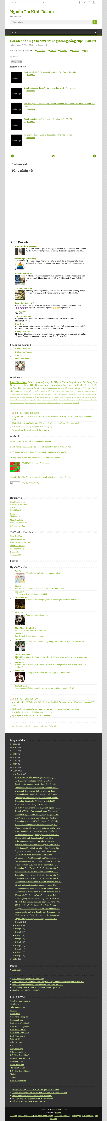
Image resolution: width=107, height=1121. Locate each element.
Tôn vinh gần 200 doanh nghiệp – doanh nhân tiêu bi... (36, 798)
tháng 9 (18, 929)
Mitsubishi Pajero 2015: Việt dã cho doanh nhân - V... (36, 865)
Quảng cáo (47, 382)
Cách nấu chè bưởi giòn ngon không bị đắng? (43, 573)
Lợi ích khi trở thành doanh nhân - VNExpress (33, 855)
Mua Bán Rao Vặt (17, 546)
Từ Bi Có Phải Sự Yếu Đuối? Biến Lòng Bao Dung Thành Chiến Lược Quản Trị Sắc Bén (48, 982)
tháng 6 (18, 939)
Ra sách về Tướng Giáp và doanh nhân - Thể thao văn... (38, 811)
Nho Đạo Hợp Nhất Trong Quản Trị (26, 990)
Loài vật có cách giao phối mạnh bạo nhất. (31, 594)
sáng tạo (18, 391)
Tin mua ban (20, 311)
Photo (55, 394)
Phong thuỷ (48, 394)
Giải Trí (13, 507)
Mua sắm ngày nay (18, 539)
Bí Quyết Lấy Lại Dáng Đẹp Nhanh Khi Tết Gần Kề (32, 1098)
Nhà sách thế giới (17, 549)
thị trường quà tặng (87, 400)
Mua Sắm (19, 355)
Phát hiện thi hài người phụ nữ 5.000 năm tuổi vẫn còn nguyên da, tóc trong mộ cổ (45, 423)
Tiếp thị (57, 382)
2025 (15, 744)
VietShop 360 (15, 555)
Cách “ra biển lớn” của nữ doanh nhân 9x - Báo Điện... (37, 818)
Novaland (35, 394)
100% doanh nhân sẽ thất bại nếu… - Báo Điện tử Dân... (37, 848)
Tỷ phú (17, 397)
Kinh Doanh (48, 388)
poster (44, 400)
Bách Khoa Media (17, 1036)
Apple (15, 388)
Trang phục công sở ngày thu (37, 615)
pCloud (39, 400)
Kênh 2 (70, 388)
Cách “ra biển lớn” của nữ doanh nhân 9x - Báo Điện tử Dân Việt (50, 72)
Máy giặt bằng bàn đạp (31, 483)
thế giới (78, 400)
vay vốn (33, 403)
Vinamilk (22, 397)
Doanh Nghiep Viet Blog (25, 259)
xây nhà (81, 388)
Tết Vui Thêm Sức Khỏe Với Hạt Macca (28, 1101)
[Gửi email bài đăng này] (12, 61)
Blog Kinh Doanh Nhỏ (24, 303)
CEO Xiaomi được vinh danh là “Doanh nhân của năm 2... (38, 882)
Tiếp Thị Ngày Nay (23, 316)
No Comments (40, 45)
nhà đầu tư (24, 400)
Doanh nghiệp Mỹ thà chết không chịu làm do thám (30, 441)
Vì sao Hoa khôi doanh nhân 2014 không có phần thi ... (37, 831)
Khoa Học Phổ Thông (17, 394)
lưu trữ (12, 400)
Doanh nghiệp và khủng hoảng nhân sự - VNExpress (36, 794)
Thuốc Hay (19, 670)
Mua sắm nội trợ (17, 520)
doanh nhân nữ (71, 397)
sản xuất (78, 382)
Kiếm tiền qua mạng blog (20, 542)
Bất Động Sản (90, 382)
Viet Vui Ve (20, 592)
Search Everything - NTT (22, 385)
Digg (86, 51)
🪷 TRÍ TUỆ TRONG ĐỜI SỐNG (25, 413)
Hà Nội (91, 391)
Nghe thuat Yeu (21, 597)
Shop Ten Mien (16, 536)
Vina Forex (14, 1004)
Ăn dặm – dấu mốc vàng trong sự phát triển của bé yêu (34, 726)
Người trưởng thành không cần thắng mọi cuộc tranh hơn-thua (37, 985)
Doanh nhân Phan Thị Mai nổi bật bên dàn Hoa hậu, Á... (37, 868)
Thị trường (67, 382)
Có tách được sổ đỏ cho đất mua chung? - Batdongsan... (38, 915)
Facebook (41, 51)
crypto (49, 397)
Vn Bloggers (76, 1116)
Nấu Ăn (18, 571)
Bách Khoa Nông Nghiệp (20, 1023)
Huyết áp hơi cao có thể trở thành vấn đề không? (32, 1096)
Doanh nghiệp (35, 382)
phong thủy (31, 388)
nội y (30, 400)
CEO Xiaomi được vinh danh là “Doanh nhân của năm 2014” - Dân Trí (38, 452)
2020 (15, 751)
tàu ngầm (28, 403)
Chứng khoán (60, 391)
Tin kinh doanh (16, 516)
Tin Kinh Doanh (22, 686)
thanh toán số (63, 400)
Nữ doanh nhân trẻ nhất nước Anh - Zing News (34, 781)
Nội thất (41, 394)
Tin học (18, 586)
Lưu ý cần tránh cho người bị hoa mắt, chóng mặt (32, 427)
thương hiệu (27, 391)
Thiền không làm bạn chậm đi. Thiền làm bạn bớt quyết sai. (36, 987)
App (54, 391)
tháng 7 (18, 935)
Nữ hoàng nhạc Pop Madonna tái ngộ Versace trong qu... (38, 858)
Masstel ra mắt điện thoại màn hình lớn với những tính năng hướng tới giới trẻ (44, 688)
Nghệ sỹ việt (15, 1039)
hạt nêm (94, 397)
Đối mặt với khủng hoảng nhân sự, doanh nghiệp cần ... (37, 808)
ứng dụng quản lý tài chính (70, 403)
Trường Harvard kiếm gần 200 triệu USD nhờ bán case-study (35, 458)
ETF (75, 391)
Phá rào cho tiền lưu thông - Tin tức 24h (31, 804)
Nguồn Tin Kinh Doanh (32, 11)
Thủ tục (84, 394)
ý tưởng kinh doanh (48, 403)
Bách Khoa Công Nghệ (19, 1026)
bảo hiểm (22, 388)
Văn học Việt (15, 1045)
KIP (95, 391)
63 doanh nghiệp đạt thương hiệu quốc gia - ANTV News (37, 828)
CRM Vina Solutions (18, 1052)
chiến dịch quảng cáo (40, 397)
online (34, 400)
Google (87, 388)
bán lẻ (76, 385)
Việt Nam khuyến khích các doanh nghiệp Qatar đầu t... (37, 845)
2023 (15, 747)
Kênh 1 (47, 385)
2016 (15, 764)
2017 (15, 761)
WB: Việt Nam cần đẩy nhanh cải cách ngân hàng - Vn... (37, 902)
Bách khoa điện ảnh (18, 1081)
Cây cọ (67, 391)
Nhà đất (39, 385)
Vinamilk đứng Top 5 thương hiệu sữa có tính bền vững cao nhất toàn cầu (40, 477)
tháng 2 (18, 952)
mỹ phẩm (18, 400)
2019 (15, 754)
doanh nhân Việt (60, 397)
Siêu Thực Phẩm (22, 359)
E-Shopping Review (23, 352)
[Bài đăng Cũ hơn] (94, 156)
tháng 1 (18, 956)
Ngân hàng (56, 385)
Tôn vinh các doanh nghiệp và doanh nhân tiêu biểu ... (36, 788)
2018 (15, 757)
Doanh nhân (18, 56)
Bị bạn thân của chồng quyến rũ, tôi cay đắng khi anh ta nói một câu (51, 600)
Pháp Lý (60, 394)
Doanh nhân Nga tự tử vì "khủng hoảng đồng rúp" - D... (37, 815)
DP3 (71, 391)
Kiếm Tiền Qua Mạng (62, 1116)
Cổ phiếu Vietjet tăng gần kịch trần (35, 463)
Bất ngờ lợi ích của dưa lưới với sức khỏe (30, 630)
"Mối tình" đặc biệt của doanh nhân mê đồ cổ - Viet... (36, 905)
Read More (30, 75)
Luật (75, 388)
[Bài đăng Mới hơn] (12, 156)
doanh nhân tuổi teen (84, 397)
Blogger (58, 1113)
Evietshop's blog (16, 1061)
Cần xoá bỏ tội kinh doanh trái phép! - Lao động (34, 838)
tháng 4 (18, 946)
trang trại (56, 388)
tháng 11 (18, 922)
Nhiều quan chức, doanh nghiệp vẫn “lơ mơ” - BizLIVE (37, 841)
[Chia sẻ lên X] (18, 61)
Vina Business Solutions (20, 1001)
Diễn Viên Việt (16, 1042)
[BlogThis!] (15, 61)
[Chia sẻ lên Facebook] (20, 61)
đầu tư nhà (88, 385)
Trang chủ (16, 970)
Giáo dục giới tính (17, 526)
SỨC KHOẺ (77, 394)
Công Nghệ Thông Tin (19, 1017)
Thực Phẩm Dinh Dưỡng (25, 628)
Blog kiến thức (16, 510)
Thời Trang (20, 613)
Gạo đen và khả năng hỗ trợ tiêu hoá (29, 636)
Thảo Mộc (13, 1116)
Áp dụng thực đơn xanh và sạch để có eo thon (31, 430)
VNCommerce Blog (23, 288)
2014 (15, 771)
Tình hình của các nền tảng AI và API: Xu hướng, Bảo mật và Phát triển (41, 589)
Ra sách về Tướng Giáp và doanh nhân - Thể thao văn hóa (48, 135)
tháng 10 (18, 925)
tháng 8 (18, 932)
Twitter (53, 51)
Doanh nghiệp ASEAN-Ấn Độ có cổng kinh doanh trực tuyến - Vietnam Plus (40, 447)
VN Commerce (87, 1116)
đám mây (58, 403)
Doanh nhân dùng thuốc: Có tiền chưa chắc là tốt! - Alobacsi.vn (49, 88)
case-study (29, 397)
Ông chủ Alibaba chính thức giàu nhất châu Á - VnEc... (37, 851)
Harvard (86, 391)
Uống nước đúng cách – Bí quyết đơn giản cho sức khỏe (35, 1090)
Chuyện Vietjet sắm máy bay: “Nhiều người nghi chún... (37, 909)
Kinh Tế (64, 388)
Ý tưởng (49, 391)
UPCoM (94, 388)
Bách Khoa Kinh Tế (23, 274)
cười (53, 397)
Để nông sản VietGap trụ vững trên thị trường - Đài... (36, 895)
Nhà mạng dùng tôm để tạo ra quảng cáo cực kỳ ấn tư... (37, 898)
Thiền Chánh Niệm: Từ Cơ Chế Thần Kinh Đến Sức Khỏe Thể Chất (39, 1093)
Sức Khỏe (19, 663)
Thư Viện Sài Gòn (17, 1068)
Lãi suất (13, 1011)
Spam (71, 394)
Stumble (75, 51)
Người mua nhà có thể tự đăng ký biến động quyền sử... (37, 912)
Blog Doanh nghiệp (17, 502)
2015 (15, 767)
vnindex (39, 403)
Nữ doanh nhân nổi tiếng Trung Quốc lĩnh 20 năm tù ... (37, 835)
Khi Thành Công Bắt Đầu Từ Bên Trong (28, 979)
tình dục (40, 388)
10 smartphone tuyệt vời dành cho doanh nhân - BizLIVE (38, 861)
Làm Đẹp (19, 634)
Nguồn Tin (19, 639)
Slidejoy (65, 394)
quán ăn (49, 400)
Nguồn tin (14, 514)
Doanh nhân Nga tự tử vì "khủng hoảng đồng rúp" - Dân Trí (53, 41)
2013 (15, 959)
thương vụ (71, 400)
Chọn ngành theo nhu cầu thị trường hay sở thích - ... (36, 791)
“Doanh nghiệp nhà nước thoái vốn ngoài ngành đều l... (37, 784)
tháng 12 (18, 774)
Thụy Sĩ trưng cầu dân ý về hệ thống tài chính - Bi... (36, 919)
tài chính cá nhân (18, 403)
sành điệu (55, 400)
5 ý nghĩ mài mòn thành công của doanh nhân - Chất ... (37, 885)
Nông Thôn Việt (16, 1049)
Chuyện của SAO (22, 655)
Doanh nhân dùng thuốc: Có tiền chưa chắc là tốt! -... (36, 801)
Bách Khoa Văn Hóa (18, 504)
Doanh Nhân (15, 1014)
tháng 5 (18, 942)
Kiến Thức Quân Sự (18, 522)
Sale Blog (19, 324)
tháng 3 (18, 949)
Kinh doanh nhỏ (16, 1020)
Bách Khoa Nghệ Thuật (19, 1033)
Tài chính (67, 385)
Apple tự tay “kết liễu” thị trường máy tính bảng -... (35, 777)
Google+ (63, 51)
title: (82, 385)
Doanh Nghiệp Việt (25, 1116)
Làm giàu (28, 394)
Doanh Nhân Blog (17, 1065)
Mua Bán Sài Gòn (22, 349)
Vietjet (12, 391)
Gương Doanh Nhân (24, 332)
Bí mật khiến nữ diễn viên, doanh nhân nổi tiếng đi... (36, 825)
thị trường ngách (39, 391)
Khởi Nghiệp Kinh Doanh (26, 246)
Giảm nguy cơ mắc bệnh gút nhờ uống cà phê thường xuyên (48, 673)
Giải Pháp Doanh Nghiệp (20, 1055)
